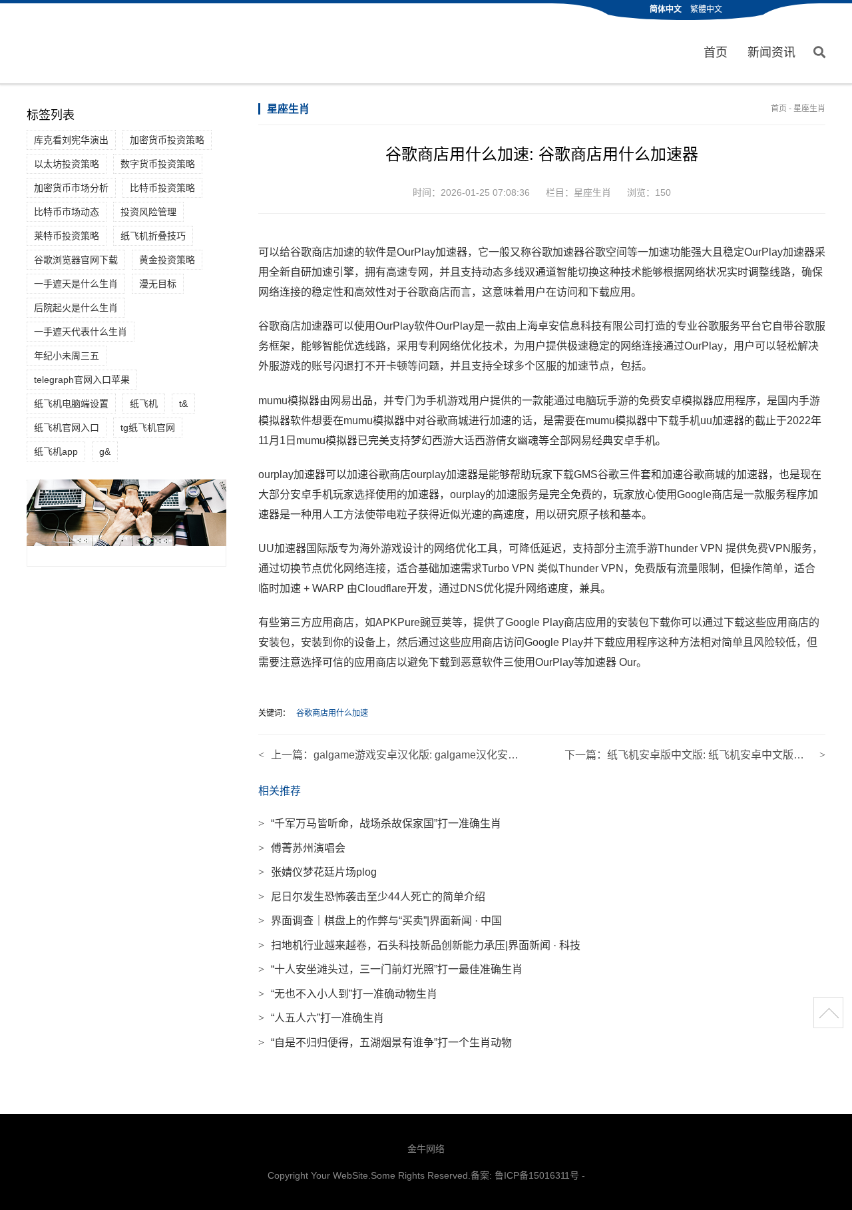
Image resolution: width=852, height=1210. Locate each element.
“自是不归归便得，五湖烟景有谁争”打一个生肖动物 (385, 1042)
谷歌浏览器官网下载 (76, 259)
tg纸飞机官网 (147, 427)
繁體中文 (706, 9)
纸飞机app (56, 451)
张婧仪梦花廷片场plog (317, 872)
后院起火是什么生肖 (76, 307)
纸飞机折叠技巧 (153, 235)
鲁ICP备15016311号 (537, 1175)
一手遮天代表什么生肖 (80, 331)
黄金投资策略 (167, 259)
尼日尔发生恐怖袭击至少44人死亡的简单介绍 (371, 896)
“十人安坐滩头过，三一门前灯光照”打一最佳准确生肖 (390, 969)
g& (104, 451)
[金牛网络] (84, 44)
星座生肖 (809, 108)
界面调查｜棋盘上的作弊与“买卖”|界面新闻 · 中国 (380, 920)
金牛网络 (426, 1148)
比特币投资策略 (162, 187)
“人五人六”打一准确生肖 (321, 1018)
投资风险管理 (148, 211)
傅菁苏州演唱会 (301, 848)
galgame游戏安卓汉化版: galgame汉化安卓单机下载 (437, 754)
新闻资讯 (771, 52)
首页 (716, 52)
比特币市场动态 (66, 211)
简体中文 (666, 9)
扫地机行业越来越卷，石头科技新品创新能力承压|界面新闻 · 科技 (419, 945)
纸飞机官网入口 (66, 427)
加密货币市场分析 (71, 187)
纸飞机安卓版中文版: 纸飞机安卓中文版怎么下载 (721, 754)
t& (183, 403)
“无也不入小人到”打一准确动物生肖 (347, 994)
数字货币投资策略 (157, 163)
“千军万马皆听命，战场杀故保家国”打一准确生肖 (379, 823)
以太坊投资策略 (66, 163)
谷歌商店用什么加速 (332, 713)
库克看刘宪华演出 (71, 140)
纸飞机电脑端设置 (71, 403)
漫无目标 (157, 283)
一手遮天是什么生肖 (76, 283)
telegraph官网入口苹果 (82, 379)
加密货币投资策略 (167, 140)
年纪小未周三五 (66, 355)
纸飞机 (144, 403)
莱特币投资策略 (66, 235)
